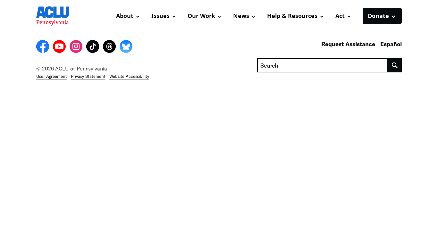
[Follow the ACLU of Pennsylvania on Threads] (109, 47)
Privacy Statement (88, 76)
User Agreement (51, 76)
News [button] (241, 16)
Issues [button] (160, 16)
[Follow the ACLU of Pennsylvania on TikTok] (92, 47)
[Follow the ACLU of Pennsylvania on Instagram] (76, 47)
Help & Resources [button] (292, 16)
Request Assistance (348, 43)
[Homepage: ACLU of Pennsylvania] (58, 16)
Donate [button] (378, 16)
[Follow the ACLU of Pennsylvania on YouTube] (59, 47)
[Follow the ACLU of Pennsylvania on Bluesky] (126, 47)
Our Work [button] (201, 16)
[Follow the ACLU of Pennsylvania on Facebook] (42, 47)
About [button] (124, 16)
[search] (395, 65)
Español (391, 43)
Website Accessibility (129, 76)
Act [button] (340, 16)
